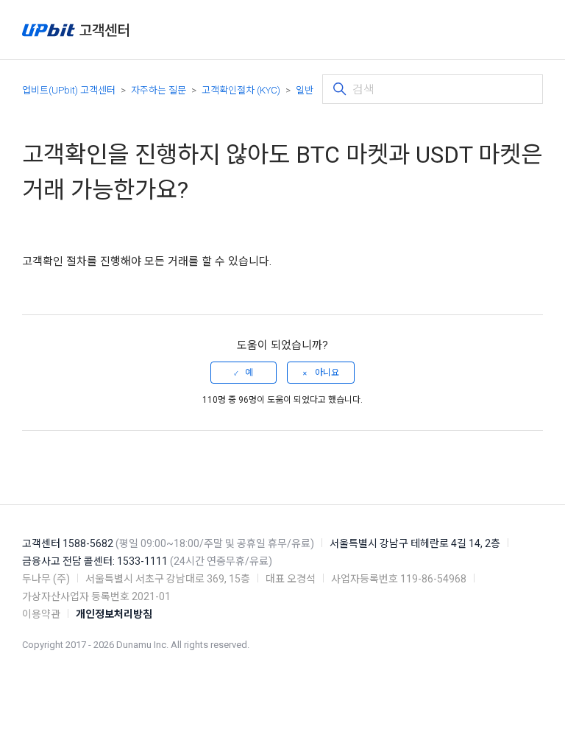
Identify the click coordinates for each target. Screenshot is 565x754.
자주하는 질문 (158, 90)
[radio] (243, 373)
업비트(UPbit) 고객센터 (69, 90)
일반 (304, 90)
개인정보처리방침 (114, 614)
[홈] (75, 29)
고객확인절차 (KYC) (241, 90)
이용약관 (41, 614)
